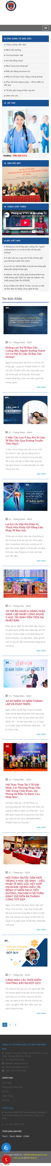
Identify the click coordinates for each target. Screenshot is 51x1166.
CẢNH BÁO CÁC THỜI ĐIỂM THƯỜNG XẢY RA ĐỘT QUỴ (23, 982)
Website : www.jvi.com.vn (16, 1063)
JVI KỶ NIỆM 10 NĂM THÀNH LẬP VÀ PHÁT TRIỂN (24, 703)
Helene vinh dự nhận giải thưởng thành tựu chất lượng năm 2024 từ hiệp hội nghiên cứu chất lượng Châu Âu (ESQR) (24, 277)
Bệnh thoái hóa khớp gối (17, 66)
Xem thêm (41, 387)
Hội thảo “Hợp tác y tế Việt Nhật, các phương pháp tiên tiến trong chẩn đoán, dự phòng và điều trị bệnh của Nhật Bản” (23, 791)
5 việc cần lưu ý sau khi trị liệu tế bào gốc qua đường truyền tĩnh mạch (23, 259)
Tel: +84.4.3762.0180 (14, 1060)
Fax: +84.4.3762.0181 (16, 1071)
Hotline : (8, 155)
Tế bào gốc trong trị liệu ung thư (20, 90)
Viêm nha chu (12, 96)
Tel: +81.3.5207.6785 (14, 1124)
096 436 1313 (20, 155)
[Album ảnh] (25, 184)
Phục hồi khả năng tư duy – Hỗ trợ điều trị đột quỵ (23, 83)
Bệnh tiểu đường (13, 50)
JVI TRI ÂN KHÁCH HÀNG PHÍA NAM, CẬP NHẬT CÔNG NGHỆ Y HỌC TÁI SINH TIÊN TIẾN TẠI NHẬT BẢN (25, 616)
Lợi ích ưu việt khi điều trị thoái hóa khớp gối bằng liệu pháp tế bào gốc (25, 267)
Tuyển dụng (7, 1096)
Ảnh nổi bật (14, 163)
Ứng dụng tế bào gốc (12, 1087)
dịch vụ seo (19, 1158)
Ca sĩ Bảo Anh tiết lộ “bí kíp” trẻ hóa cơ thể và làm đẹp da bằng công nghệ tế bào (24, 287)
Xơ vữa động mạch (14, 60)
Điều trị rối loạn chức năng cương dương (24, 76)
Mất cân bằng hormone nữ (18, 71)
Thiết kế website (30, 1155)
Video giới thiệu (16, 207)
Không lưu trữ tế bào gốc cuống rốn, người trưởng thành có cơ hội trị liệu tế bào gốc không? (24, 249)
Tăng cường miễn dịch (16, 44)
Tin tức (5, 1091)
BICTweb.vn (30, 1158)
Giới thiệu (6, 1083)
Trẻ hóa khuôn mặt (14, 55)
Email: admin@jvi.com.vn (17, 1067)
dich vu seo (42, 1155)
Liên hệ (5, 1100)
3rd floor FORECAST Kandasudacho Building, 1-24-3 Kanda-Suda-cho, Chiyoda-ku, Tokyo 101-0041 (25, 1115)
